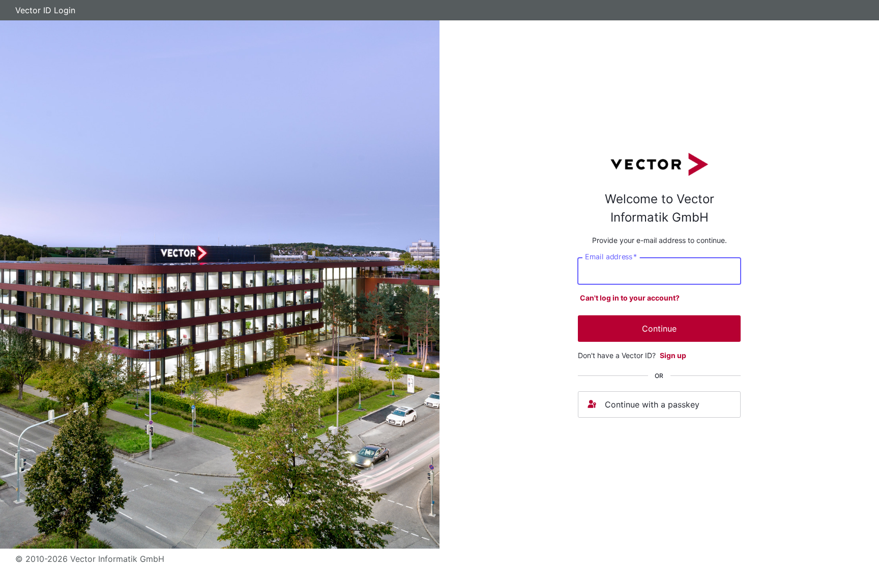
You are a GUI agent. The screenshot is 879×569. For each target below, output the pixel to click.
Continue (659, 328)
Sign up (673, 355)
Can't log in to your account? (630, 297)
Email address (611, 257)
